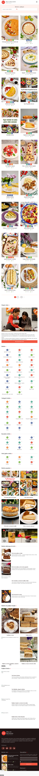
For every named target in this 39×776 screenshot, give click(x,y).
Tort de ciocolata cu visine (17, 553)
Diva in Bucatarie (11, 1)
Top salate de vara (10, 135)
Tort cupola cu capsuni (10, 166)
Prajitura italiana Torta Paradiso (29, 259)
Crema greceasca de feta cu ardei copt (10, 41)
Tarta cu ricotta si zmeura (10, 72)
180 (21, 297)
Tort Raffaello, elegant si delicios (18, 689)
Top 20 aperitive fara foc (29, 103)
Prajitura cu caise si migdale (29, 135)
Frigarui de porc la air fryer (29, 290)
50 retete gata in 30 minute (10, 497)
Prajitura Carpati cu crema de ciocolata (20, 703)
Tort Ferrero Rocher (16, 675)
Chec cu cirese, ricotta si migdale (29, 166)
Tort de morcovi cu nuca (17, 594)
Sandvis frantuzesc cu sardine (10, 259)
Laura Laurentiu (23, 770)
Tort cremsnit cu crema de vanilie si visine (20, 580)
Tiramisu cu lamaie (10, 197)
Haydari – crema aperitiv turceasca (29, 72)
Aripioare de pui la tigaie (29, 197)
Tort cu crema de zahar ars (28, 526)
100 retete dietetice (28, 497)
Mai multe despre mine (19, 341)
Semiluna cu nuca (10, 635)
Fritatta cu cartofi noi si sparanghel (10, 228)
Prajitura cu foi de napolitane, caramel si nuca (10, 664)
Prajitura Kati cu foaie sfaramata (18, 716)
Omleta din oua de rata (10, 103)
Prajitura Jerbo (29, 635)
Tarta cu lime (29, 41)
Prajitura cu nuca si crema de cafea (29, 663)
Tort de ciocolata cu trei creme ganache (20, 567)
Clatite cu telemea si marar (10, 290)
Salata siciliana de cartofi (29, 228)
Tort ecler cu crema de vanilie (10, 526)
